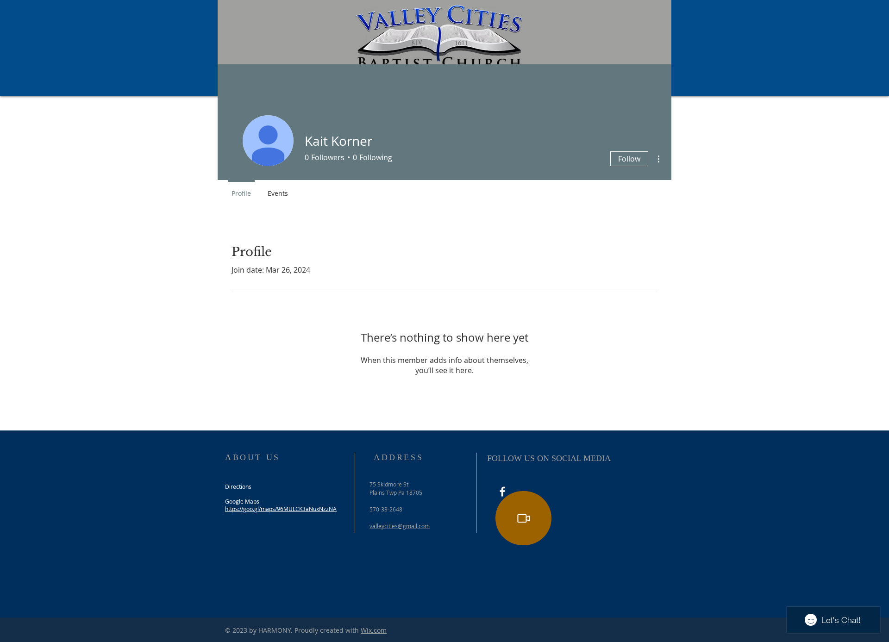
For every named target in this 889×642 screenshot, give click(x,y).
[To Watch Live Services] (523, 518)
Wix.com (374, 630)
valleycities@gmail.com (399, 526)
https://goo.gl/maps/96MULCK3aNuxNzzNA (281, 508)
